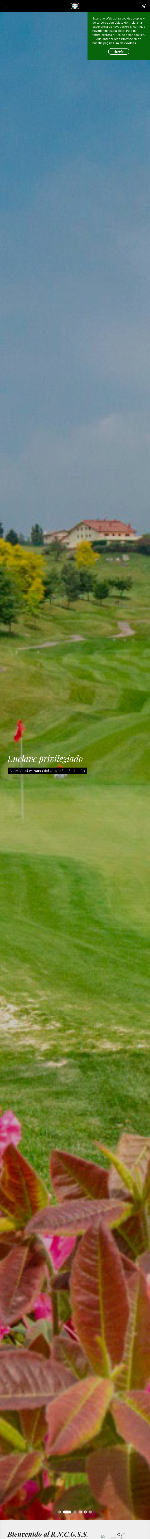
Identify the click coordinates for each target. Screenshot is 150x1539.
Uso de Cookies (124, 43)
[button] (59, 1512)
